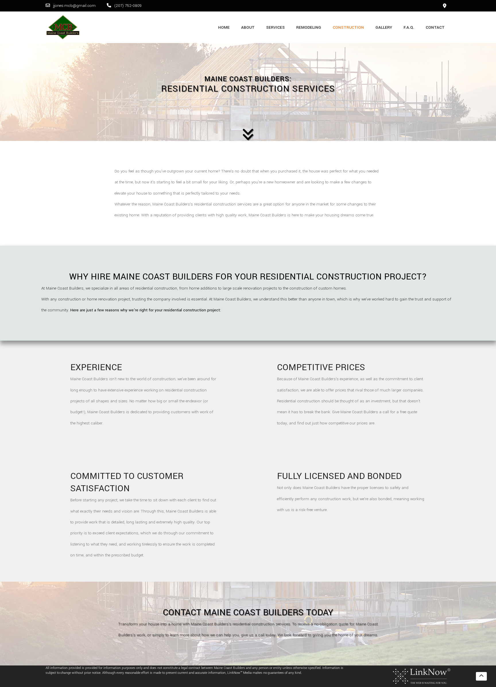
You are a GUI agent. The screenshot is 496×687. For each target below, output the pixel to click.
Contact (435, 27)
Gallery (383, 27)
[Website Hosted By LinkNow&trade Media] (421, 676)
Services (275, 27)
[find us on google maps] (444, 5)
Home (224, 27)
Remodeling (308, 27)
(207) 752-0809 (127, 5)
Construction (348, 27)
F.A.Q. (409, 27)
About (248, 27)
